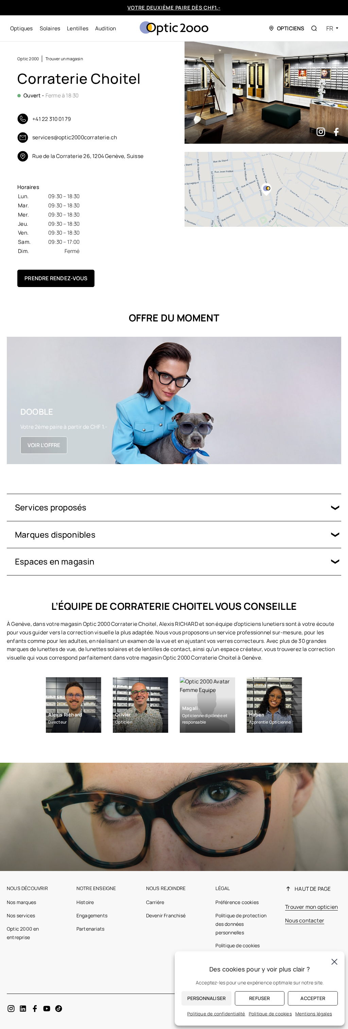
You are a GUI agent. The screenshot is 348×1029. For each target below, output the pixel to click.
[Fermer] (334, 961)
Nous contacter (304, 920)
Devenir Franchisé (166, 915)
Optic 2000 (28, 59)
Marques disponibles (55, 534)
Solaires (50, 28)
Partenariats (90, 928)
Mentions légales (313, 1014)
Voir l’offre (44, 445)
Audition (105, 28)
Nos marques (21, 902)
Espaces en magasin (55, 561)
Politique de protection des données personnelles (240, 924)
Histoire (85, 902)
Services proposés (50, 507)
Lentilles (77, 28)
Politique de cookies (237, 945)
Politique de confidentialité (216, 1014)
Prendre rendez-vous (55, 278)
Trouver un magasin (64, 59)
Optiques (21, 28)
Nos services (21, 915)
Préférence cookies (237, 902)
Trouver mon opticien (311, 907)
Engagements (91, 915)
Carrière (155, 902)
